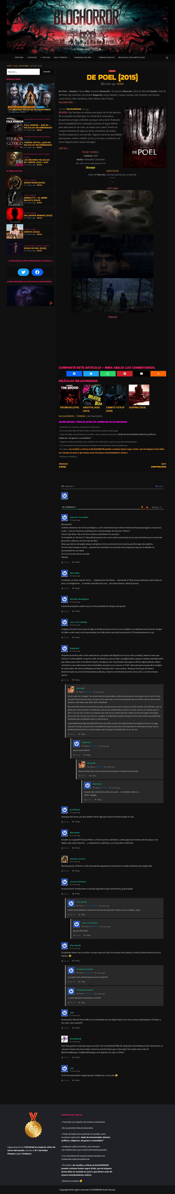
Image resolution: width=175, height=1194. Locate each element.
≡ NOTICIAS (32, 57)
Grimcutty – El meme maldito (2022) (35, 199)
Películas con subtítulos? (131, 57)
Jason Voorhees (91, 906)
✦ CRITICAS (45, 57)
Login (160, 486)
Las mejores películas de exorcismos (29, 109)
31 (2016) (63, 465)
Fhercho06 (94, 926)
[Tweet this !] (91, 373)
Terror (112, 71)
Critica (27, 180)
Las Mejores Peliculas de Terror (22, 107)
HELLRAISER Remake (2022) (38, 215)
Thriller (45, 245)
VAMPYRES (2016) (158, 465)
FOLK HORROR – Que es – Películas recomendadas (38, 126)
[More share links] (158, 373)
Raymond (88, 692)
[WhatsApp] (108, 373)
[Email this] (141, 373)
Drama (32, 245)
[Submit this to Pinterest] (124, 373)
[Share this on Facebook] (74, 373)
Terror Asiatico (107, 57)
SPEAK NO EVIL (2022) (35, 248)
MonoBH (93, 746)
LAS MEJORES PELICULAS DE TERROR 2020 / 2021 (37, 161)
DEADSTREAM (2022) (34, 182)
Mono (120, 83)
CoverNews (96, 1189)
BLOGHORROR (66, 416)
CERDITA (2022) (32, 231)
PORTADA (19, 57)
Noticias (40, 107)
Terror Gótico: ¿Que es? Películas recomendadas (38, 143)
